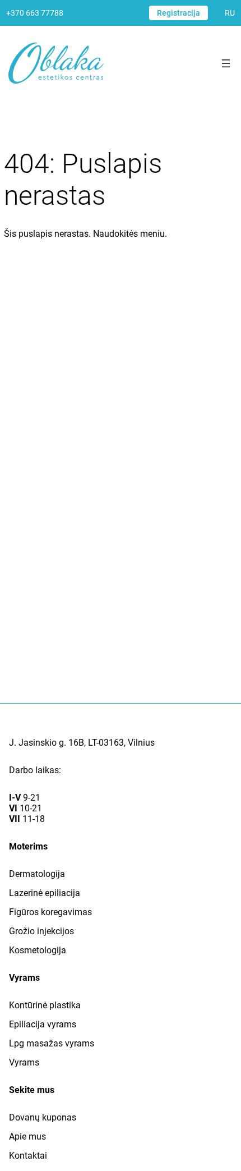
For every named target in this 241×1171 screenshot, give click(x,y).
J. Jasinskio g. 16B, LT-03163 (66, 742)
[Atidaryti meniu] (226, 63)
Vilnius (141, 742)
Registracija (178, 12)
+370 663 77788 (34, 12)
